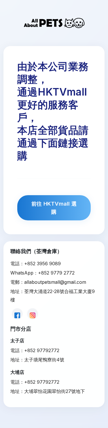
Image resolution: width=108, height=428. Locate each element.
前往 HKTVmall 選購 (53, 207)
